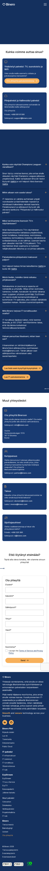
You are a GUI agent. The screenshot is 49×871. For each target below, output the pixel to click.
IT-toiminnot (7, 759)
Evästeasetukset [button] (9, 857)
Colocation (6, 802)
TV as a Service (8, 782)
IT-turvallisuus (7, 763)
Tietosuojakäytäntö (10, 850)
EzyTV (4, 785)
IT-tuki (4, 770)
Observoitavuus (8, 766)
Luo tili (4, 736)
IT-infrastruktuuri (9, 756)
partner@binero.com (22, 473)
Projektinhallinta (8, 812)
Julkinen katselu (8, 793)
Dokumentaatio (8, 743)
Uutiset (5, 832)
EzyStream (6, 778)
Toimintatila (7, 739)
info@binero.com (21, 425)
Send (23, 660)
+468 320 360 (17, 532)
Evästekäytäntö (8, 853)
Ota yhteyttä (7, 835)
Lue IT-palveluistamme (14, 377)
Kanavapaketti (8, 789)
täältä (13, 181)
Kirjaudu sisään (8, 732)
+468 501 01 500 (17, 114)
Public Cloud (7, 746)
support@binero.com (23, 118)
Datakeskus (7, 805)
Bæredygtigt (7, 828)
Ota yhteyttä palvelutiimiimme (20, 81)
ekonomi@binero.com (23, 501)
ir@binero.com (20, 536)
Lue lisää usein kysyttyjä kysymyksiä (20, 368)
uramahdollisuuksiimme (35, 39)
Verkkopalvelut (8, 809)
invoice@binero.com (18, 504)
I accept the (26, 652)
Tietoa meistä (7, 825)
